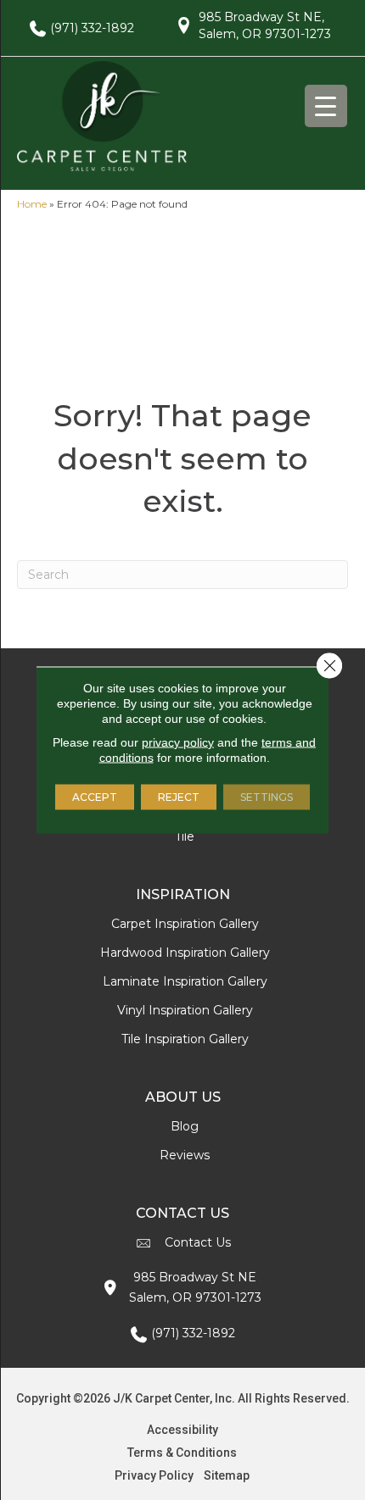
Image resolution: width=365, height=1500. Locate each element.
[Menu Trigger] (326, 106)
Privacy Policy (154, 1475)
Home (32, 203)
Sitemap (227, 1475)
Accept (94, 797)
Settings (266, 797)
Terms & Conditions (182, 1452)
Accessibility (182, 1429)
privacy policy (178, 742)
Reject (178, 797)
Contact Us (198, 1242)
